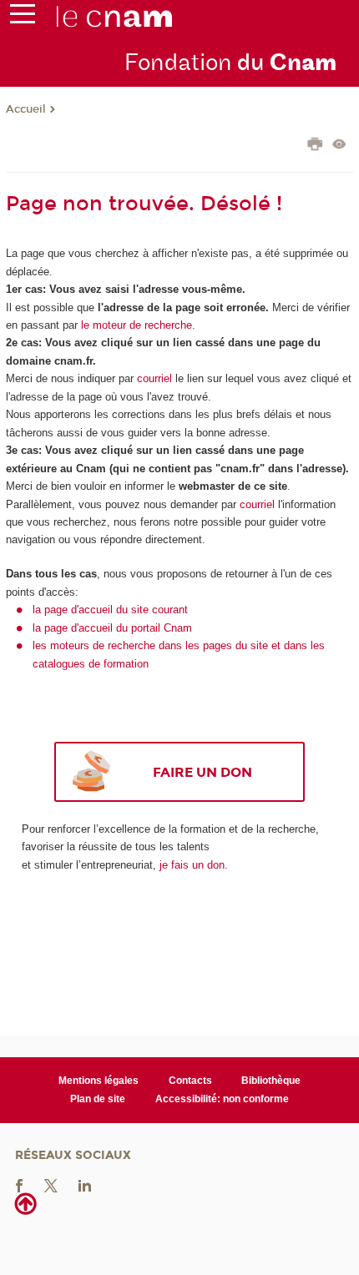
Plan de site (97, 1099)
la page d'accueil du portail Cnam (112, 628)
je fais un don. (193, 865)
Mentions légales (98, 1080)
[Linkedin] (85, 1184)
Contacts (190, 1080)
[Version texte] (339, 146)
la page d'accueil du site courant (110, 609)
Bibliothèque (271, 1080)
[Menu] (22, 17)
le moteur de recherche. (136, 325)
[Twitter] (50, 1184)
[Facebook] (19, 1184)
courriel (154, 378)
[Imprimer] (315, 146)
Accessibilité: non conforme (222, 1099)
